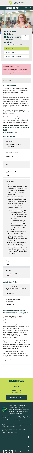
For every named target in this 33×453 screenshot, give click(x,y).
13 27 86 (16, 387)
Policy (23, 417)
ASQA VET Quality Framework (20, 420)
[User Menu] (31, 8)
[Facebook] (28, 437)
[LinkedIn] (28, 446)
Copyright (4, 417)
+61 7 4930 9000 (16, 392)
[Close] (29, 66)
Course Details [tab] (10, 49)
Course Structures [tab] (11, 53)
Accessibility (18, 417)
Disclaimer (10, 417)
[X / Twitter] (28, 450)
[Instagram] (28, 441)
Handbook (12, 7)
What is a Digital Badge (10, 132)
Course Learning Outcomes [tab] (13, 56)
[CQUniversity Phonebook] (26, 8)
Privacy (28, 417)
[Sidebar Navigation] (2, 8)
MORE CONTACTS (15, 398)
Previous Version (25, 37)
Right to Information (7, 420)
